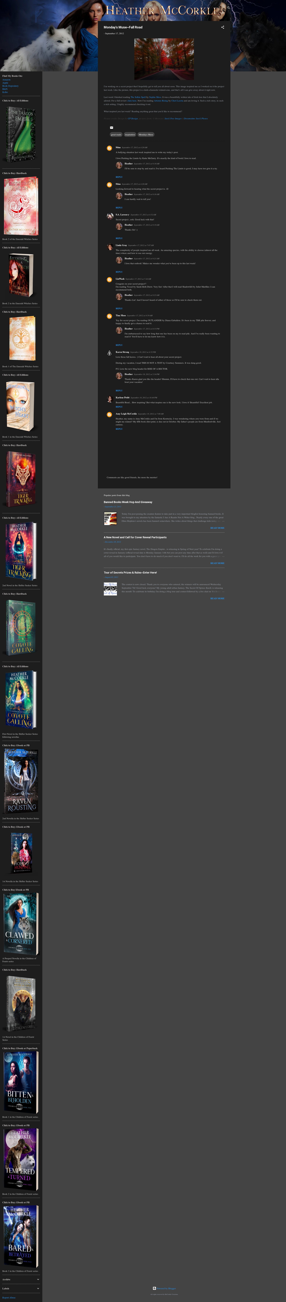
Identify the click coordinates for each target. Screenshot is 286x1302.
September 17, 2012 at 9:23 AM (146, 295)
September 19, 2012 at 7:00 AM (151, 413)
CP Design (132, 118)
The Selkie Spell (138, 96)
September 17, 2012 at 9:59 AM (140, 315)
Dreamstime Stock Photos (196, 118)
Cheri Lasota (177, 100)
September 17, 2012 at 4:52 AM (143, 214)
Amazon (6, 79)
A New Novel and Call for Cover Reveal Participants (135, 537)
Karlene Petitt (122, 397)
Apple (5, 82)
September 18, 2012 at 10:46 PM (144, 397)
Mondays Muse (146, 134)
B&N (5, 88)
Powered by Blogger (166, 1288)
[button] (222, 27)
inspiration (130, 134)
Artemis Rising (161, 100)
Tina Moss (121, 315)
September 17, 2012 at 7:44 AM (138, 279)
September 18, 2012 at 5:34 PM (146, 374)
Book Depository (10, 85)
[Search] (228, 8)
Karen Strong (122, 352)
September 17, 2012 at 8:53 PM (146, 328)
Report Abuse (8, 1297)
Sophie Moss (155, 96)
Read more (217, 527)
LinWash (120, 278)
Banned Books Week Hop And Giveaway (128, 502)
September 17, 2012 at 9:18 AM (146, 163)
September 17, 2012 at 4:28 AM (134, 147)
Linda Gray (121, 245)
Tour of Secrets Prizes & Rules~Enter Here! (130, 572)
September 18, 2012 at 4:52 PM (143, 352)
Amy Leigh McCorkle (126, 413)
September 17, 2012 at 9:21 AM (146, 258)
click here (131, 100)
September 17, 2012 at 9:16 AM (146, 194)
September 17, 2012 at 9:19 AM (146, 225)
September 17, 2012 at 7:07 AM (141, 245)
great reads (116, 134)
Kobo (5, 92)
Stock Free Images (173, 118)
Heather (129, 163)
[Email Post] (111, 128)
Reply (119, 176)
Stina (118, 147)
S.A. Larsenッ (122, 214)
